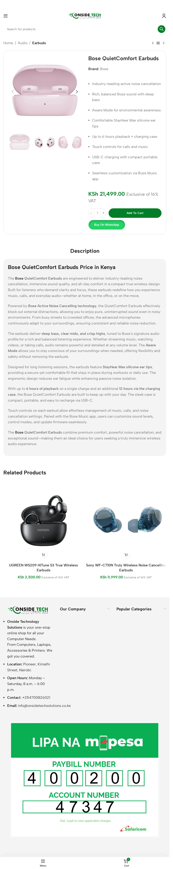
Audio (22, 43)
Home (8, 43)
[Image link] (28, 610)
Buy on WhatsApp (106, 224)
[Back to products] (158, 43)
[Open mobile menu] (5, 15)
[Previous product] (152, 43)
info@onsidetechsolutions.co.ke (44, 705)
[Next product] (163, 43)
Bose (104, 69)
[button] (12, 91)
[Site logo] (85, 15)
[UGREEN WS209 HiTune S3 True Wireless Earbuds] (43, 520)
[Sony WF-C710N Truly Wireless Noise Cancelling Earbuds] (126, 520)
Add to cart (135, 213)
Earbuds (39, 43)
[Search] (161, 29)
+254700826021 (36, 697)
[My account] (163, 15)
